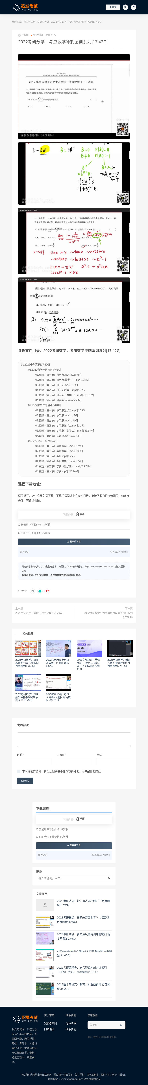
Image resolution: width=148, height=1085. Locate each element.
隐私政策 (71, 1023)
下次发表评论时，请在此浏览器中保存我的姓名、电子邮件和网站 (61, 771)
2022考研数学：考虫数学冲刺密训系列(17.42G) (57, 575)
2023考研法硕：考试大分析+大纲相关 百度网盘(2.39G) (58, 697)
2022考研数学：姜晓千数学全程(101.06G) (38, 613)
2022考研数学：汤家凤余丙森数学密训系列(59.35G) (108, 615)
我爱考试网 (29, 22)
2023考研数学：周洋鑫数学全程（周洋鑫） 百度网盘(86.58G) (27, 663)
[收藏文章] (32, 591)
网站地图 (49, 1029)
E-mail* (61, 755)
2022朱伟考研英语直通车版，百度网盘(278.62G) (57, 663)
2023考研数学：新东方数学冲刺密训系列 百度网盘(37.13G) (118, 663)
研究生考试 (43, 22)
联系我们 (71, 1029)
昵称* (20, 755)
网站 (99, 755)
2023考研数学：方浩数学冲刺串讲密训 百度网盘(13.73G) (26, 697)
